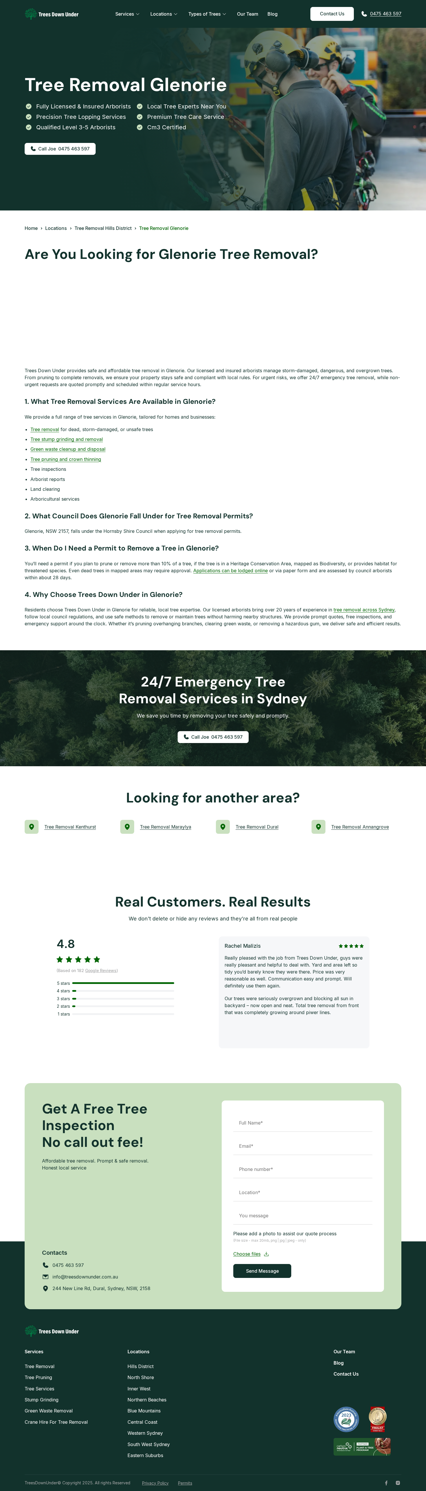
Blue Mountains (144, 1411)
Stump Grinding (42, 1400)
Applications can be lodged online (230, 570)
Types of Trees (204, 14)
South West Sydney (149, 1444)
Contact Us (332, 14)
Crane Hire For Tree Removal (56, 1422)
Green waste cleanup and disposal (67, 449)
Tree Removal (39, 1366)
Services (124, 14)
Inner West (139, 1389)
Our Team (247, 14)
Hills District (141, 1366)
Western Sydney (145, 1433)
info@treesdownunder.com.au (85, 1277)
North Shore (141, 1377)
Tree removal (44, 429)
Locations (161, 14)
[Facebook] (386, 1482)
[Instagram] (397, 1482)
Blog (272, 14)
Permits (185, 1483)
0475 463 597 (385, 14)
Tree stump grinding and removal (66, 439)
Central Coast (142, 1422)
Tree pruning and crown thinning (65, 459)
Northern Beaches (147, 1400)
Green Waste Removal (49, 1411)
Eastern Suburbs (145, 1455)
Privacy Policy (155, 1483)
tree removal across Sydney (364, 610)
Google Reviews (100, 970)
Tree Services (39, 1389)
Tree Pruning (38, 1377)
